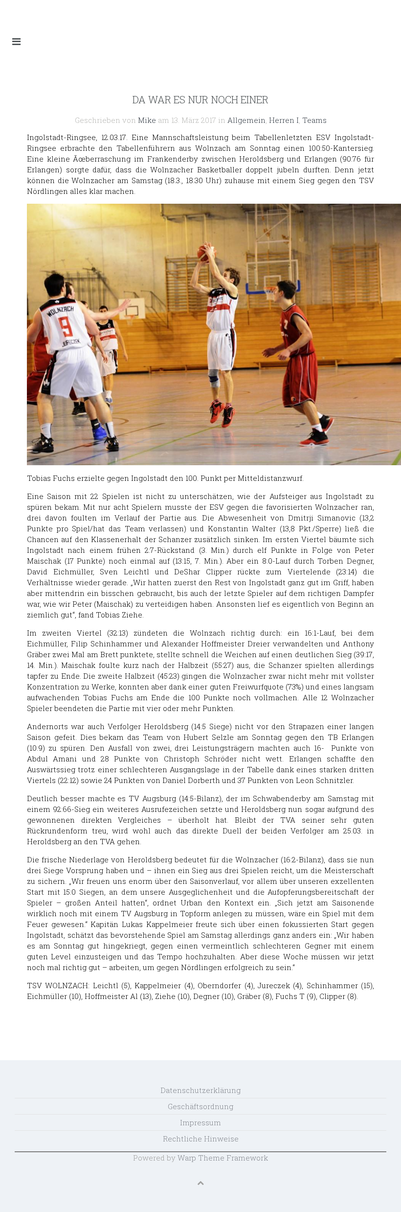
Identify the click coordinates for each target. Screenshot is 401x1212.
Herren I (284, 120)
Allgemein (246, 120)
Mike (147, 120)
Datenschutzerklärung (200, 1090)
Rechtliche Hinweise (201, 1138)
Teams (314, 120)
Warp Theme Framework (223, 1158)
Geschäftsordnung (200, 1106)
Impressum (200, 1122)
